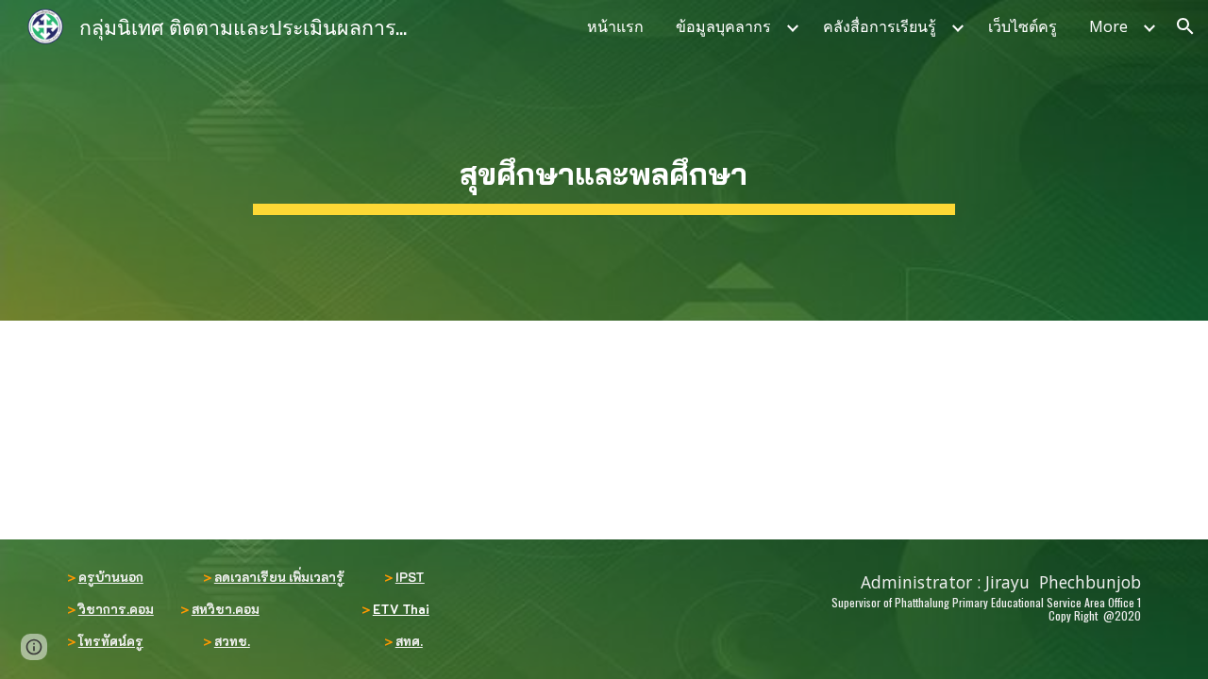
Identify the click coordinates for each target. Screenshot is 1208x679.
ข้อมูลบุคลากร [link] (723, 26)
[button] (1185, 26)
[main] (604, 160)
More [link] (1108, 26)
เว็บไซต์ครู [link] (1022, 26)
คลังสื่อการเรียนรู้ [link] (879, 26)
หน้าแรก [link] (615, 26)
